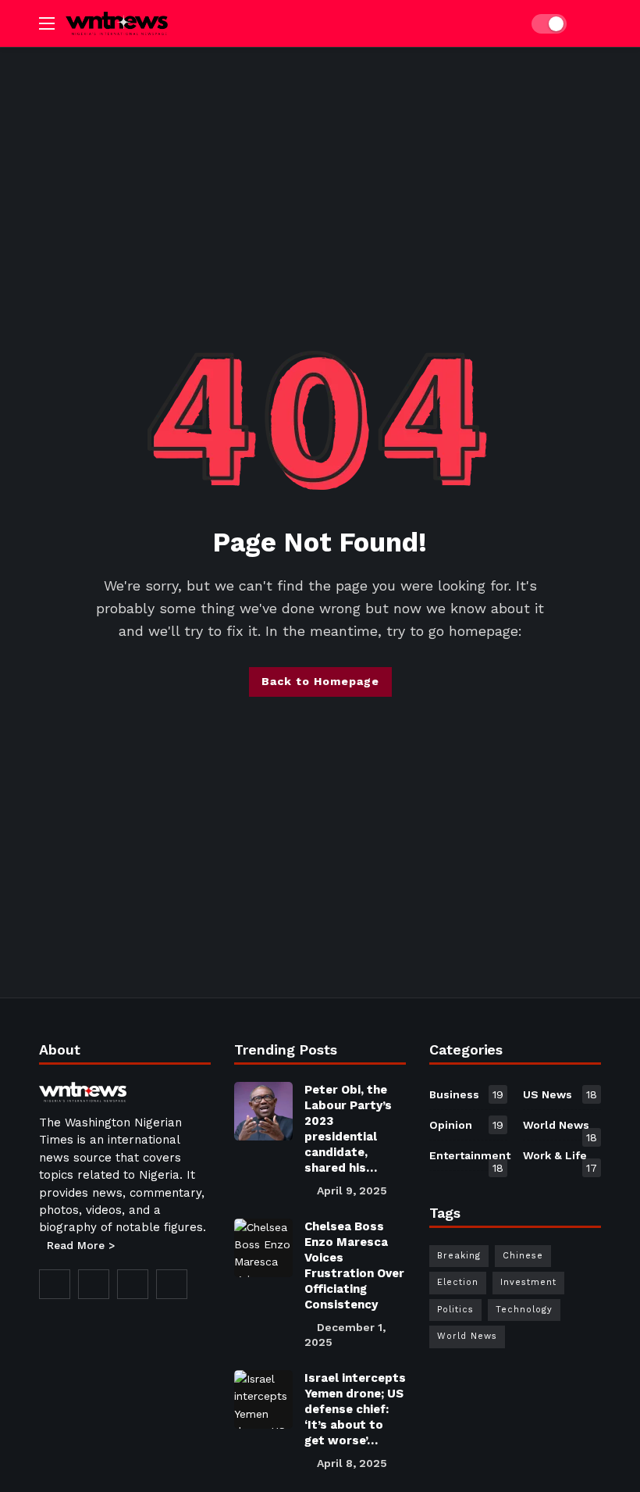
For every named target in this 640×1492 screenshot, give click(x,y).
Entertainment (468, 1158)
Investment (528, 1282)
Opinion (466, 1125)
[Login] (589, 23)
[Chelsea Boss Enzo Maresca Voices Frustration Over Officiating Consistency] (263, 1248)
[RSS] (171, 1284)
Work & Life (560, 1158)
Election (457, 1282)
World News (560, 1128)
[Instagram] (132, 1284)
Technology (524, 1310)
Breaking (459, 1256)
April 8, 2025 (352, 1463)
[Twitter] (93, 1284)
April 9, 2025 (352, 1190)
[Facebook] (54, 1284)
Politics (455, 1310)
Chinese (523, 1256)
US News (560, 1094)
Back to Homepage (320, 681)
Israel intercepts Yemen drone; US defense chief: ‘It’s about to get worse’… (355, 1409)
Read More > (81, 1245)
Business (466, 1094)
